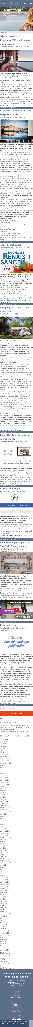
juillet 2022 (3, 842)
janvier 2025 (4, 778)
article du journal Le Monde (18, 95)
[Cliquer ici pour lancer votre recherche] (31, 3)
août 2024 (3, 789)
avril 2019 (3, 922)
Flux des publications (7, 964)
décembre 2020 (5, 882)
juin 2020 (3, 895)
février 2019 (4, 927)
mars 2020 (3, 901)
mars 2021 (3, 876)
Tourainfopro (13, 9)
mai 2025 (3, 769)
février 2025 (4, 776)
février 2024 (4, 801)
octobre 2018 (4, 935)
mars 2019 (3, 924)
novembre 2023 (5, 808)
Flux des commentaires (7, 966)
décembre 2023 (5, 805)
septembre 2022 (5, 837)
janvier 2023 (4, 829)
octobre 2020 (4, 886)
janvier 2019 (4, 929)
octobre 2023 (4, 810)
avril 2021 (3, 873)
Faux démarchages (10, 625)
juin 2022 (3, 844)
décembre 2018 (5, 931)
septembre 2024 (5, 786)
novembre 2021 (5, 859)
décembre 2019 (5, 907)
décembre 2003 (5, 950)
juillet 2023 (3, 816)
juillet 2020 (3, 893)
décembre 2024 (5, 780)
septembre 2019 (5, 914)
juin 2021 (3, 869)
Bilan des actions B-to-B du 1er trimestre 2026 (15, 736)
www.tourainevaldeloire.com (10, 430)
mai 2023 (3, 820)
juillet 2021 (3, 867)
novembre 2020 (5, 884)
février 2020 (4, 903)
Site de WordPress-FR (7, 968)
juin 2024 (3, 793)
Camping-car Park (6, 405)
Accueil (3, 32)
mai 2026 (3, 746)
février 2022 (4, 852)
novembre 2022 (5, 833)
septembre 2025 (5, 763)
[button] (3, 3)
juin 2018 (3, 941)
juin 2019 (3, 918)
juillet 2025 (3, 765)
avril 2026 (3, 748)
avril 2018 (3, 946)
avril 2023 (3, 822)
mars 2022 (3, 850)
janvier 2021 (4, 880)
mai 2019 (3, 920)
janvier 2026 (4, 755)
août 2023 (3, 814)
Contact (26, 3)
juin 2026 (3, 744)
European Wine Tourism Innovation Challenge (15, 727)
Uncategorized (11, 108)
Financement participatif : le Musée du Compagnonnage (15, 544)
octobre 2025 (4, 761)
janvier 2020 (4, 905)
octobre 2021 (4, 861)
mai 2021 (3, 871)
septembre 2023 (5, 812)
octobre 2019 (4, 912)
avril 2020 (3, 899)
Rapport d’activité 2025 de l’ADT (10, 730)
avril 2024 (3, 797)
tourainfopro (4, 49)
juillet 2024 (3, 791)
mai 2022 (3, 846)
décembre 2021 (5, 856)
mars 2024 (3, 799)
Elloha (19, 86)
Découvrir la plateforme (8, 535)
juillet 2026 (3, 742)
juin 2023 (3, 818)
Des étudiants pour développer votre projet (14, 725)
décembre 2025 (5, 757)
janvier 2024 (4, 803)
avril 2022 (3, 848)
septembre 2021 (5, 863)
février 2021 (4, 878)
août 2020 (3, 890)
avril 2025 (3, 772)
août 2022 (3, 839)
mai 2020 (3, 897)
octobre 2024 (4, 784)
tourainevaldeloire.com (16, 1016)
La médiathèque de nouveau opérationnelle (15, 437)
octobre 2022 (4, 835)
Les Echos (20, 371)
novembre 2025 (5, 759)
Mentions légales (15, 998)
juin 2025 (3, 767)
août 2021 (3, 865)
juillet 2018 (3, 939)
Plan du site (15, 995)
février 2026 (4, 752)
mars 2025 (3, 774)
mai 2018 (3, 944)
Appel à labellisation (11, 245)
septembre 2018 (5, 937)
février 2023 (4, 827)
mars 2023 (3, 825)
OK (19, 1026)
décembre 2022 (5, 831)
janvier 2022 (4, 854)
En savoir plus (5, 302)
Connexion (3, 962)
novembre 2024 (5, 782)
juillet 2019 (3, 916)
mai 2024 (3, 795)
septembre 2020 (5, 888)
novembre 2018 (5, 933)
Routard (5, 86)
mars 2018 (3, 948)
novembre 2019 (5, 910)
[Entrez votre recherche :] (16, 708)
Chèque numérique (10, 488)
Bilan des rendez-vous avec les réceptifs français (15, 112)
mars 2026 (3, 750)
